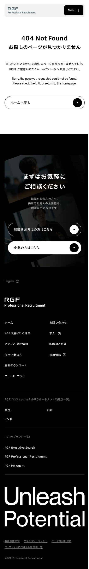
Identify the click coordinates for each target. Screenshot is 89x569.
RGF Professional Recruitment (26, 461)
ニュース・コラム (15, 381)
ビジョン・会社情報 (16, 349)
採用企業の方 (13, 360)
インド (8, 424)
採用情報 (54, 360)
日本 (48, 415)
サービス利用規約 (61, 545)
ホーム (9, 328)
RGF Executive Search (20, 453)
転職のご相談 (56, 349)
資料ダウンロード (16, 370)
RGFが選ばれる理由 (18, 338)
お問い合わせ (57, 328)
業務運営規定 (12, 545)
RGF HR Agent (14, 471)
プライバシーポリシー (35, 545)
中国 (8, 415)
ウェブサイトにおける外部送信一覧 (24, 551)
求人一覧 (54, 338)
